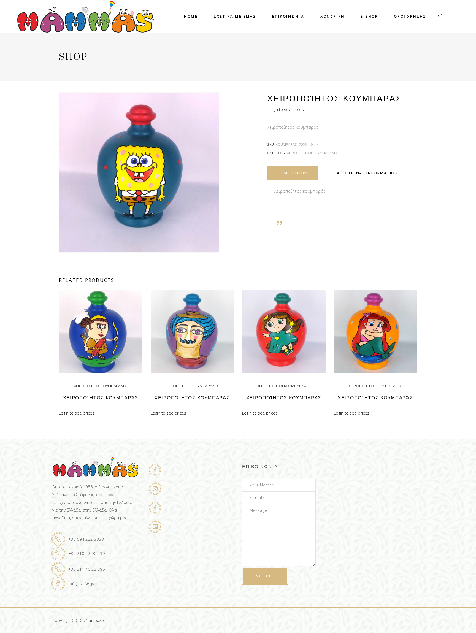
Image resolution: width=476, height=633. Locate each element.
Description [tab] (292, 172)
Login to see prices (286, 109)
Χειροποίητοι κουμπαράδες (312, 152)
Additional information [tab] (367, 172)
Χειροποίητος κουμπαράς (100, 398)
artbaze (96, 620)
